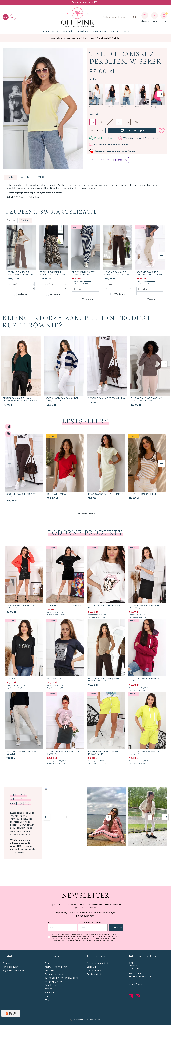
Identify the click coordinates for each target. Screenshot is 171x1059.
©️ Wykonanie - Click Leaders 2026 (85, 1020)
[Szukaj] (134, 17)
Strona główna (49, 31)
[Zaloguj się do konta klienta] (154, 15)
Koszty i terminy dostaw (56, 967)
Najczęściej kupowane (14, 970)
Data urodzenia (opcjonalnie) (90, 922)
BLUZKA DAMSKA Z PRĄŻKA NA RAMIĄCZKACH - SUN (104, 679)
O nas (47, 963)
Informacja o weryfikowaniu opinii (61, 978)
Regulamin (50, 985)
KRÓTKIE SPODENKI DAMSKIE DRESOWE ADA (103, 752)
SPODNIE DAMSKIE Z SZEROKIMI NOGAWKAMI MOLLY (117, 274)
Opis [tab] (10, 177)
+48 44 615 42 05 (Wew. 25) (140, 976)
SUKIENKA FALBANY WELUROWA (64, 605)
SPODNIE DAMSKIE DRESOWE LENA (107, 398)
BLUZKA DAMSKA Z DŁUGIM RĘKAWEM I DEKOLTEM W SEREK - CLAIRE (20, 400)
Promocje (7, 963)
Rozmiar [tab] (25, 177)
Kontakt (49, 989)
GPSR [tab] (41, 177)
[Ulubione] (144, 15)
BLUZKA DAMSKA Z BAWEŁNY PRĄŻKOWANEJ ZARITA (146, 399)
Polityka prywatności (55, 981)
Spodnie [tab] (11, 220)
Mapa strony (51, 992)
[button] (163, 15)
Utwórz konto (94, 970)
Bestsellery (82, 31)
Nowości (67, 31)
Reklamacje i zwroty (55, 974)
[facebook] (131, 996)
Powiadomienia (94, 974)
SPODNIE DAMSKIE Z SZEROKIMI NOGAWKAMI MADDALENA (149, 274)
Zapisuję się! (116, 927)
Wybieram (23, 294)
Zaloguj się (92, 967)
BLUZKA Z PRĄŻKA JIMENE (143, 494)
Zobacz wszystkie (85, 514)
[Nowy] (65, 463)
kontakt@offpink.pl (137, 984)
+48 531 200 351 (136, 973)
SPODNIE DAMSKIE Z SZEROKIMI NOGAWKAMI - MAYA (21, 274)
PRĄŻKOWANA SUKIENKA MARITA (105, 494)
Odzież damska (73, 38)
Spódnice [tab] (25, 220)
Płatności (49, 970)
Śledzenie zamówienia (98, 963)
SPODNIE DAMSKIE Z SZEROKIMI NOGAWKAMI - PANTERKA (53, 274)
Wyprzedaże (99, 31)
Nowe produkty (10, 967)
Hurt (126, 31)
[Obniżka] (85, 247)
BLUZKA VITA (54, 678)
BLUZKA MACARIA (56, 494)
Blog (47, 999)
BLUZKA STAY (13, 678)
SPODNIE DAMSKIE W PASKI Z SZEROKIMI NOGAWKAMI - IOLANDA (84, 274)
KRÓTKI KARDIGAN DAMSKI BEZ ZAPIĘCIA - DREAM (61, 399)
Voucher (115, 31)
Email (50, 922)
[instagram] (138, 996)
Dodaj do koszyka (134, 130)
